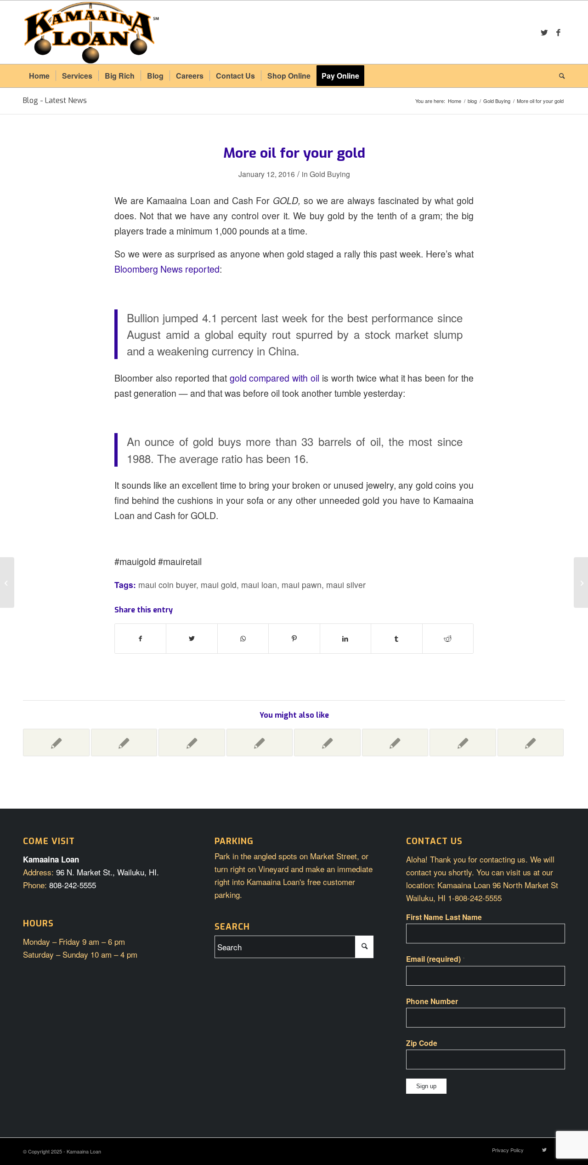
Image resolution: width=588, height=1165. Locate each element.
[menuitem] (39, 75)
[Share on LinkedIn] (345, 638)
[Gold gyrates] (531, 742)
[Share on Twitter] (191, 638)
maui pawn (302, 584)
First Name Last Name (444, 917)
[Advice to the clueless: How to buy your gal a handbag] (7, 582)
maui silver (346, 584)
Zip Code (421, 1043)
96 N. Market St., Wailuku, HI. (107, 872)
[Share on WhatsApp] (243, 638)
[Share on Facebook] (140, 638)
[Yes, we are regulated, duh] (259, 742)
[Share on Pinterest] (294, 638)
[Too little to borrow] (191, 742)
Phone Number (432, 1001)
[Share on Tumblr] (396, 638)
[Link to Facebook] (558, 32)
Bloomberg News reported (167, 269)
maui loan (259, 584)
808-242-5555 (72, 885)
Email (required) (435, 959)
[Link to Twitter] (544, 32)
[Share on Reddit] (448, 638)
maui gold (219, 584)
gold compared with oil (275, 377)
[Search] (559, 75)
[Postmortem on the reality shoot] (327, 742)
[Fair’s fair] (56, 742)
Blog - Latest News (55, 100)
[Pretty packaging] (463, 742)
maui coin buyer (167, 584)
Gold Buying (330, 174)
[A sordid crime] (395, 742)
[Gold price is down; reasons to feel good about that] (124, 742)
